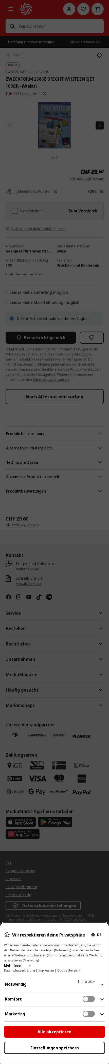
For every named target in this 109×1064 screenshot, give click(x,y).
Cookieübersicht (68, 970)
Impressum (46, 970)
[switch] (89, 999)
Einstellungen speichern (54, 1048)
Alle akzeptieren (54, 1032)
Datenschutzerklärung (19, 970)
